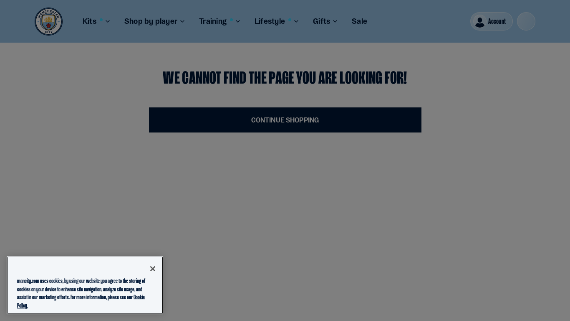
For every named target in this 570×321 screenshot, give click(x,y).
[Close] (153, 269)
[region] (85, 285)
